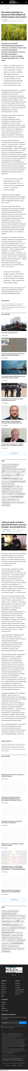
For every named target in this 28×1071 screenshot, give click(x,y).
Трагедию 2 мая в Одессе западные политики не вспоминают (11, 821)
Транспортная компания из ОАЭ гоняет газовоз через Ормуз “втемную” (12, 354)
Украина (6, 478)
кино (21, 486)
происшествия (5, 496)
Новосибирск (6, 475)
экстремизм (6, 505)
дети (3, 483)
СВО (18, 475)
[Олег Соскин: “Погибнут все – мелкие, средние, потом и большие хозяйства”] (14, 435)
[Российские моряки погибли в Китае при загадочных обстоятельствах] (14, 367)
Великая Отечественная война (9, 469)
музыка (20, 491)
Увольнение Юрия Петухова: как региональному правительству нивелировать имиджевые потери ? (11, 799)
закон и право (11, 483)
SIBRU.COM (22, 1046)
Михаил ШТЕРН (5, 19)
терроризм (6, 502)
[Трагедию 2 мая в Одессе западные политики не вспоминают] (14, 812)
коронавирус (6, 488)
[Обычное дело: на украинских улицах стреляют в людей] (14, 835)
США (22, 475)
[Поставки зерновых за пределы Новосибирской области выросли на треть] (14, 32)
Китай (13, 471)
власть (8, 481)
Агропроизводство (13, 464)
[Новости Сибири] (14, 2)
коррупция (14, 935)
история (17, 486)
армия (21, 478)
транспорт (14, 502)
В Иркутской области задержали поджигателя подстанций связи (10, 891)
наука (3, 493)
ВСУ (15, 467)
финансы (21, 502)
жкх (6, 483)
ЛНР (23, 472)
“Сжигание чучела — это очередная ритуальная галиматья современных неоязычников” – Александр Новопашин (13, 868)
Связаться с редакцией (9, 1027)
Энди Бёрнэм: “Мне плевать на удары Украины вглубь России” (12, 399)
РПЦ (13, 475)
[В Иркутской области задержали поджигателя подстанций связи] (14, 881)
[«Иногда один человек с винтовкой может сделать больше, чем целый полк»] (14, 542)
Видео (4, 531)
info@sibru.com (11, 1052)
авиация (15, 478)
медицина (5, 491)
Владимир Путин (21, 469)
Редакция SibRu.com (6, 529)
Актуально (5, 21)
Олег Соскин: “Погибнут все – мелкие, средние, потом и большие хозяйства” (12, 444)
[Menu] (2, 2)
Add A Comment (14, 453)
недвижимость (11, 493)
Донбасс (9, 471)
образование (21, 493)
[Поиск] (26, 2)
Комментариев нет (13, 21)
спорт (4, 499)
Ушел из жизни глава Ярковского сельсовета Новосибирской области (11, 422)
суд (18, 499)
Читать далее (4, 335)
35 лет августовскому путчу (9, 332)
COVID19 (4, 464)
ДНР (3, 472)
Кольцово (18, 918)
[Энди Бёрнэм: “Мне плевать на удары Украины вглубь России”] (14, 390)
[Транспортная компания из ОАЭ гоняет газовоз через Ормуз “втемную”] (14, 345)
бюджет (3, 481)
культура (19, 488)
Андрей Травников (7, 467)
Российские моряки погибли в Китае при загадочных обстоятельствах (13, 377)
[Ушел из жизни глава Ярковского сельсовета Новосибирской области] (14, 413)
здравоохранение (8, 486)
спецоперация (16, 497)
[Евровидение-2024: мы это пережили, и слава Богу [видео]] (14, 766)
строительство (11, 499)
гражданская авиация (18, 481)
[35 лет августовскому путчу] (14, 324)
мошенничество (13, 491)
